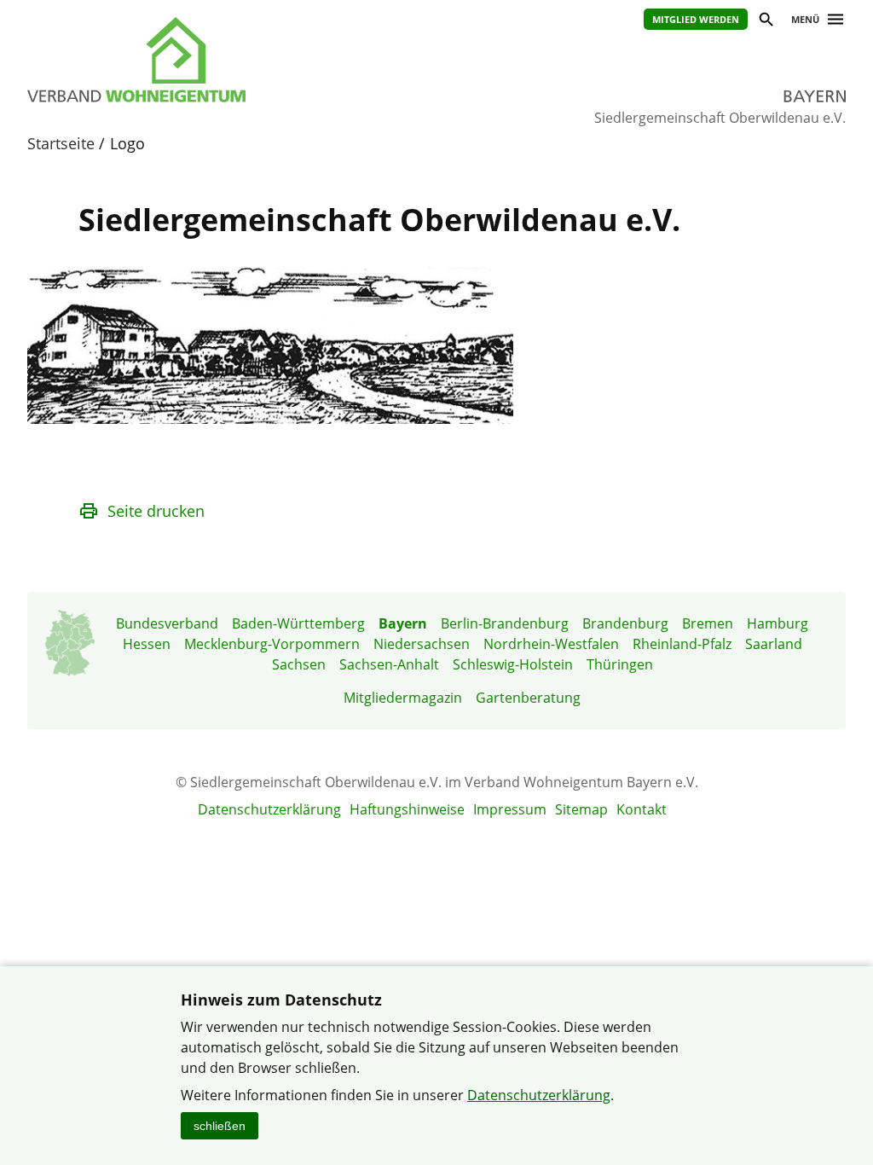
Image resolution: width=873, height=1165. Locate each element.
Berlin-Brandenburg (505, 623)
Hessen (147, 644)
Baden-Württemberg (298, 623)
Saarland (773, 644)
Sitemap (581, 809)
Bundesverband (167, 623)
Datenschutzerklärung (269, 809)
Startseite (61, 143)
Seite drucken (156, 511)
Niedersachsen (421, 644)
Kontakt (641, 809)
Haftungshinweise (407, 809)
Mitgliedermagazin (403, 697)
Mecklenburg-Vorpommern (272, 644)
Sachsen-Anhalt (389, 664)
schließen (220, 1126)
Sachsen (299, 664)
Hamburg (777, 623)
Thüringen (620, 664)
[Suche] (765, 22)
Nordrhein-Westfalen (551, 644)
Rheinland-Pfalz (682, 644)
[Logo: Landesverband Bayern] (214, 59)
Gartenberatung (528, 697)
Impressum (509, 809)
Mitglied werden (695, 19)
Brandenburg (625, 623)
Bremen (707, 623)
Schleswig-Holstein (513, 664)
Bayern (403, 623)
